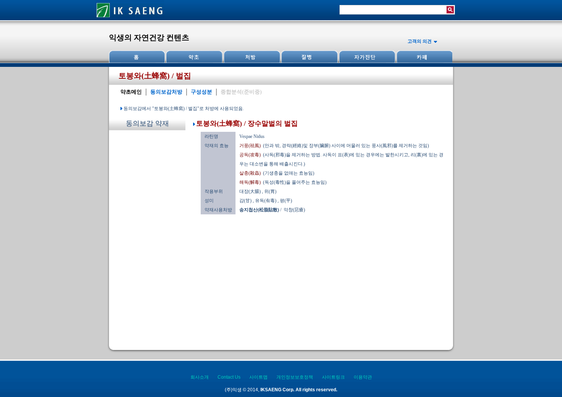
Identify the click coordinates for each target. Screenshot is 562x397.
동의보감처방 (166, 92)
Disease (309, 56)
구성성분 (201, 92)
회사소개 (199, 377)
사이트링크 (333, 377)
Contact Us (229, 377)
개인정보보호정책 (294, 377)
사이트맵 (258, 377)
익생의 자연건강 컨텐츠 (149, 37)
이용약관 (363, 377)
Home (137, 56)
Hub (194, 56)
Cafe (423, 56)
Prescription (251, 56)
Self (366, 56)
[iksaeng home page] (130, 18)
